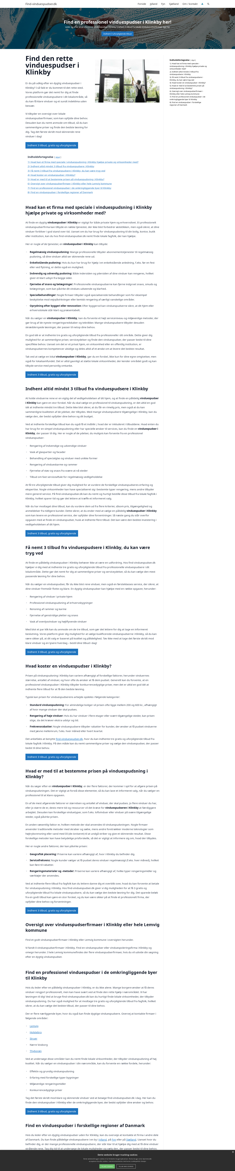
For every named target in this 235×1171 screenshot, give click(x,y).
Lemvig (34, 1026)
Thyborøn (36, 1051)
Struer (33, 1038)
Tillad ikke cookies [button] (126, 1166)
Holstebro (36, 1032)
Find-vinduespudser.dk (41, 4)
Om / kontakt (190, 4)
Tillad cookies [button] (107, 1166)
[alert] (117, 1160)
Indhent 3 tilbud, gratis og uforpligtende (51, 145)
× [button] (233, 1152)
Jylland (153, 4)
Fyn (163, 4)
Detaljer (143, 1161)
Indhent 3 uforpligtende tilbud (117, 33)
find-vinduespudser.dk (69, 739)
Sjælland (174, 4)
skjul (58, 157)
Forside (142, 4)
